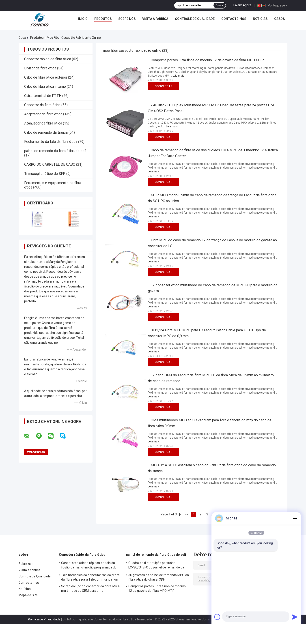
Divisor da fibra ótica (40, 68)
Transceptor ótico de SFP (44, 174)
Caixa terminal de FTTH (42, 96)
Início (83, 19)
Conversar (163, 86)
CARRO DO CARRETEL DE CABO (49, 164)
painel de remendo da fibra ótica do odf (55, 151)
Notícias (260, 19)
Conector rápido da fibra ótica (47, 59)
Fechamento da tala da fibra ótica (50, 141)
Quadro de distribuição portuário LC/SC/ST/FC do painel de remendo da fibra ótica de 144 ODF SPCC (156, 565)
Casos (279, 19)
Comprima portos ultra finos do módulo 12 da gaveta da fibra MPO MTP (207, 60)
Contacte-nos (233, 19)
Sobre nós (127, 19)
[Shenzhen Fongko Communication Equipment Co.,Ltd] (39, 20)
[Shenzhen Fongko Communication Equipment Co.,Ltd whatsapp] (41, 436)
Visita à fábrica (155, 19)
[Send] (294, 617)
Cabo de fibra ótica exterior (45, 77)
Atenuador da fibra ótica (43, 123)
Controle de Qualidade (195, 19)
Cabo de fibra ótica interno (45, 86)
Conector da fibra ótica (42, 105)
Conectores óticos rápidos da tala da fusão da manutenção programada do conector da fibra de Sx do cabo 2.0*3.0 (89, 565)
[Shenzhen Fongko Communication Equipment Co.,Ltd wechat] (53, 436)
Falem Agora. (242, 5)
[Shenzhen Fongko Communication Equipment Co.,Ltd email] (29, 436)
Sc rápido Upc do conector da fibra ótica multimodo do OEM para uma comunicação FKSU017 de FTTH (90, 589)
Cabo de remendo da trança (46, 132)
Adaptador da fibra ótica (43, 114)
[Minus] (294, 518)
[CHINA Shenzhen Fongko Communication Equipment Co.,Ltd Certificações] (37, 219)
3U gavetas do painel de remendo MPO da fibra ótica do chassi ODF (158, 577)
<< (187, 514)
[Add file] (217, 617)
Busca (219, 5)
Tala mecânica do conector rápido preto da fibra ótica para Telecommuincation (90, 577)
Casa (22, 37)
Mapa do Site (28, 595)
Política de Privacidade (44, 619)
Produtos (103, 19)
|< (180, 514)
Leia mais (178, 75)
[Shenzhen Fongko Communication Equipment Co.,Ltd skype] (65, 435)
